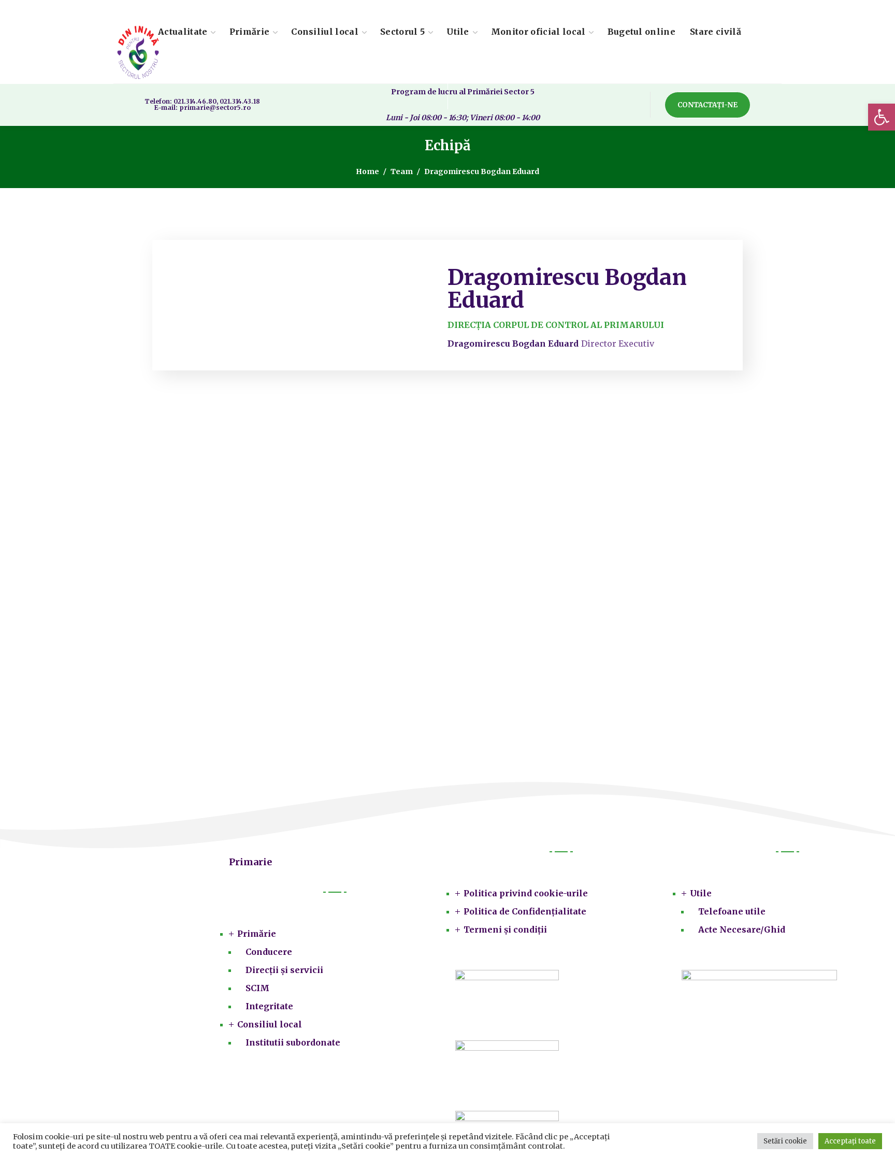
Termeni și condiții (505, 929)
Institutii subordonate (293, 1042)
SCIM (257, 988)
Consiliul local (269, 1024)
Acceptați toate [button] (850, 1141)
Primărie (256, 933)
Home (367, 171)
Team (402, 171)
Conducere (269, 952)
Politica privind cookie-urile (526, 893)
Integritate (269, 1006)
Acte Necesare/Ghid (741, 929)
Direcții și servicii (284, 970)
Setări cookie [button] (785, 1141)
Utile (701, 893)
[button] (881, 117)
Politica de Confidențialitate (525, 911)
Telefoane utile (732, 911)
